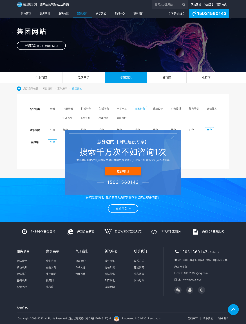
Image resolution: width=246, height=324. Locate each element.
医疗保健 (122, 117)
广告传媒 (176, 108)
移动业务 (22, 267)
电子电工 (122, 108)
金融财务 (140, 108)
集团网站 (126, 77)
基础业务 (22, 280)
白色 (191, 129)
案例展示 (82, 13)
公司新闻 (110, 286)
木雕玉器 (68, 108)
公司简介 (80, 260)
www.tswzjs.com (192, 279)
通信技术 (212, 108)
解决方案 (64, 13)
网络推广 (22, 273)
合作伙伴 (80, 273)
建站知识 (110, 267)
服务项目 (45, 13)
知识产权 (22, 286)
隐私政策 (139, 273)
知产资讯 (110, 280)
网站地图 (139, 280)
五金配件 (85, 117)
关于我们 (101, 13)
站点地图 (223, 318)
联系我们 (138, 13)
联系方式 (221, 4)
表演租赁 (104, 117)
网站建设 (196, 4)
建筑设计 (158, 108)
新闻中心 (120, 13)
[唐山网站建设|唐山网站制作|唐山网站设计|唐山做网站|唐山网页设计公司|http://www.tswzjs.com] (27, 4)
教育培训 (194, 108)
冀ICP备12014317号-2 (98, 318)
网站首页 (26, 13)
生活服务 (104, 108)
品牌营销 (83, 77)
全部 (52, 108)
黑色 (209, 129)
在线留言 (209, 4)
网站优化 (110, 273)
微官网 (166, 77)
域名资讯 (110, 260)
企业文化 (80, 267)
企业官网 (41, 77)
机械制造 (86, 108)
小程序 (206, 77)
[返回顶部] (233, 309)
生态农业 (67, 117)
